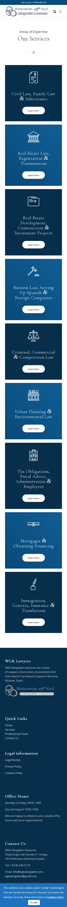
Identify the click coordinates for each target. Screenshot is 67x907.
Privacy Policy (13, 766)
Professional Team (16, 734)
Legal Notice (12, 760)
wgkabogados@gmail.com (21, 876)
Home (8, 725)
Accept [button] (34, 902)
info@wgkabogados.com (28, 872)
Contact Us (11, 738)
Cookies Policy (13, 773)
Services (10, 729)
